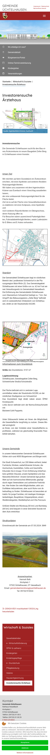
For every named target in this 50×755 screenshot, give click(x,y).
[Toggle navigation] (44, 16)
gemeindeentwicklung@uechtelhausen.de (28, 588)
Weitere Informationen (25, 753)
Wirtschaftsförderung (18, 643)
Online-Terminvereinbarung (16, 64)
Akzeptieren (25, 742)
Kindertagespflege (14, 658)
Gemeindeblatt (13, 53)
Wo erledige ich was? (14, 48)
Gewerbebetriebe (13, 638)
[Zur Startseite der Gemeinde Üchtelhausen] (5, 16)
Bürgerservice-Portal (13, 58)
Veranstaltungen (12, 74)
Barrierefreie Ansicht (39, 8)
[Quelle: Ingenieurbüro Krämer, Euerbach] (25, 120)
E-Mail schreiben (8, 720)
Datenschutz (45, 6)
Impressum (36, 6)
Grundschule (14, 663)
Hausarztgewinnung (15, 678)
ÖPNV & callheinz (13, 648)
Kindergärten (11, 69)
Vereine (9, 673)
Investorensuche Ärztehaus (18, 683)
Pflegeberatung (12, 668)
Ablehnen (25, 748)
